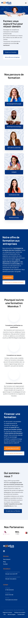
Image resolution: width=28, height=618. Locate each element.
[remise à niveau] (14, 209)
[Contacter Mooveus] (14, 599)
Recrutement (6, 559)
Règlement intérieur (7, 612)
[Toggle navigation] (22, 3)
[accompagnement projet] (14, 95)
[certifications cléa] (14, 186)
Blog (4, 561)
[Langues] (14, 163)
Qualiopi (5, 564)
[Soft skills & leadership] (14, 139)
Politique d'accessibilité (19, 612)
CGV (5, 614)
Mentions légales (11, 614)
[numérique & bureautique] (14, 117)
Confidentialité (21, 614)
